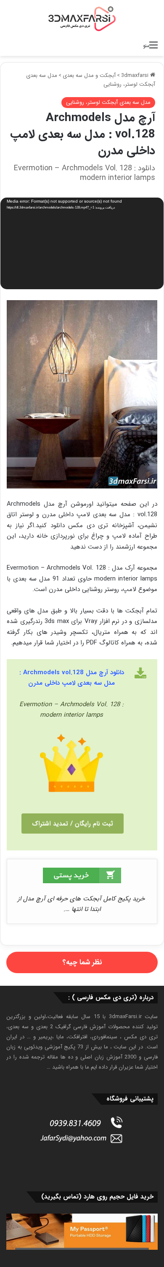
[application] (82, 244)
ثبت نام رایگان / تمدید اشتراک (72, 823)
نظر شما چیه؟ (82, 962)
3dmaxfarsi (135, 75)
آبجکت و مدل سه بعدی (89, 75)
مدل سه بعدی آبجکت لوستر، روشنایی (108, 102)
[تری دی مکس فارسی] (82, 18)
